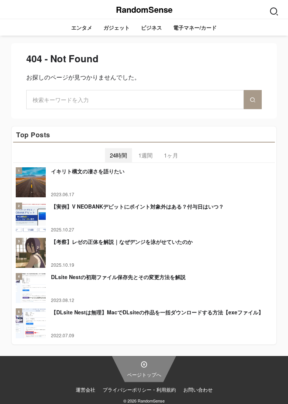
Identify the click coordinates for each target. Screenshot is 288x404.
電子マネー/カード (195, 27)
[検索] (253, 99)
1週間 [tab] (145, 155)
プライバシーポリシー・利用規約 (139, 389)
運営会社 (85, 389)
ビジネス (151, 27)
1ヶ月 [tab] (171, 155)
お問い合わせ (198, 389)
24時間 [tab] (118, 155)
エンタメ (81, 27)
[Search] (274, 9)
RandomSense (144, 9)
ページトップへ (144, 374)
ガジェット (117, 27)
